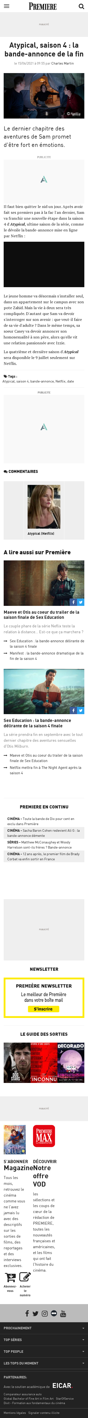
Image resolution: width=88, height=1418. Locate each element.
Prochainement (18, 1328)
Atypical (8, 381)
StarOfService (65, 1398)
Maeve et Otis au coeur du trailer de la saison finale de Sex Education (41, 615)
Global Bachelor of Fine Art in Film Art (29, 1398)
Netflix (60, 381)
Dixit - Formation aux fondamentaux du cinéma (34, 1403)
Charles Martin (62, 63)
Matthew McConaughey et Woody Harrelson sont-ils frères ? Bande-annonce (39, 844)
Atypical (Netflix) (41, 533)
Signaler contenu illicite (43, 1413)
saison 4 (22, 381)
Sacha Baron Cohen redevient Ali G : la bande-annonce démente (43, 833)
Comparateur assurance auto (23, 1394)
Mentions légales (15, 1413)
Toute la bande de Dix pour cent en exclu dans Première (40, 821)
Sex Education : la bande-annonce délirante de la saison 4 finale (37, 723)
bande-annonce (42, 381)
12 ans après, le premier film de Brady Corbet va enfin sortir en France (43, 856)
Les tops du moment (21, 1363)
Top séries (13, 1340)
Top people (13, 1351)
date (70, 381)
